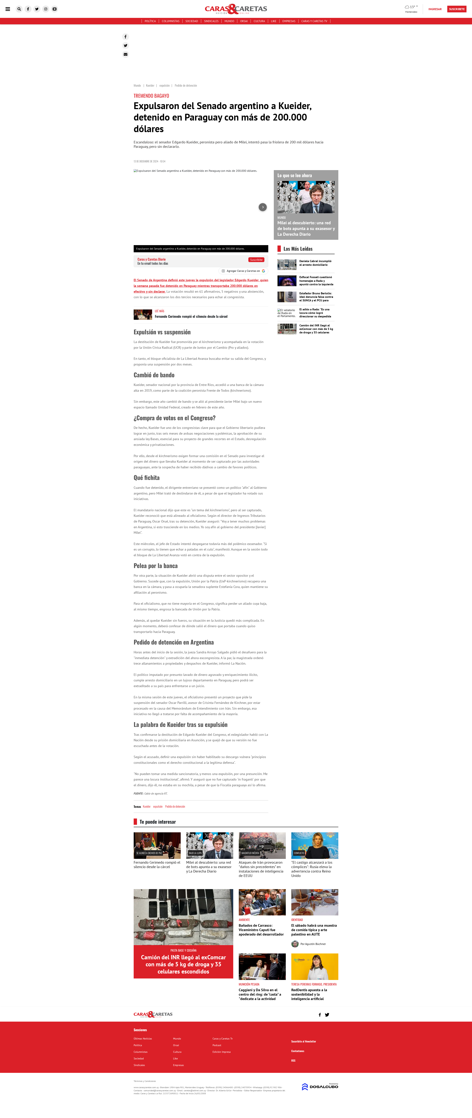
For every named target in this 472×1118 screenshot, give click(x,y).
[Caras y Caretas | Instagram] (45, 9)
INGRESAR (435, 9)
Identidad (297, 919)
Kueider (147, 806)
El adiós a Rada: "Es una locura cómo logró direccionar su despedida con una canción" (315, 314)
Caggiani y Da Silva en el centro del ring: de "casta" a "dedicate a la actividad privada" (260, 997)
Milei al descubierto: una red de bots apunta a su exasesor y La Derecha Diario (306, 228)
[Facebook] (125, 36)
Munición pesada (249, 984)
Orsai (244, 21)
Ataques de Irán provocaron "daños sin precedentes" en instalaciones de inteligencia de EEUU (261, 869)
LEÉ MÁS (159, 311)
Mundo (229, 21)
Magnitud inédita (250, 853)
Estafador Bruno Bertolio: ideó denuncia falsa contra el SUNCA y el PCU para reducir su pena (316, 298)
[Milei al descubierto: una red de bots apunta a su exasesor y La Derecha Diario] (209, 858)
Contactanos (297, 1051)
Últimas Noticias (143, 1038)
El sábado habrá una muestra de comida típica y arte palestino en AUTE (314, 930)
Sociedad (191, 21)
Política (150, 21)
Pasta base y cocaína (184, 950)
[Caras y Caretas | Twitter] (36, 9)
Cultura (259, 21)
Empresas (288, 21)
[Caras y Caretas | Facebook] (28, 9)
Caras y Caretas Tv (314, 21)
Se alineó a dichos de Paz (149, 853)
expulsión (158, 806)
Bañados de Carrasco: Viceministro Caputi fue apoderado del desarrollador (261, 930)
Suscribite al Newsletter (303, 1041)
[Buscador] (19, 9)
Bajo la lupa (195, 853)
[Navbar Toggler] (10, 9)
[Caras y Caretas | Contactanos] (334, 1014)
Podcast (217, 1045)
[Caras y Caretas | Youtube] (54, 9)
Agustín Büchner (315, 944)
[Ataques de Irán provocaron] (262, 858)
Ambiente (244, 919)
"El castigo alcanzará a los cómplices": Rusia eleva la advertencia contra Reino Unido (311, 869)
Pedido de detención (175, 806)
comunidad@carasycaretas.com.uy (160, 1090)
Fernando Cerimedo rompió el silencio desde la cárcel (191, 316)
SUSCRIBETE (457, 9)
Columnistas (170, 21)
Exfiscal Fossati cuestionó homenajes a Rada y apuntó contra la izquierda (316, 280)
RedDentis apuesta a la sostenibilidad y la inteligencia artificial (309, 994)
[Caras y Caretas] (153, 1017)
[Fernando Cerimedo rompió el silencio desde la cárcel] (143, 316)
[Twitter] (125, 45)
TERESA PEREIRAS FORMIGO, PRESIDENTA (314, 984)
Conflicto (299, 853)
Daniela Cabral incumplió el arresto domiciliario (315, 262)
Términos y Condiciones (145, 1081)
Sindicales (211, 21)
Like (273, 21)
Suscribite (256, 260)
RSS (293, 1060)
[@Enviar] (125, 54)
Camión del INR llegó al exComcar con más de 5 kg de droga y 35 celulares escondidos (316, 330)
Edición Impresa (222, 1051)
